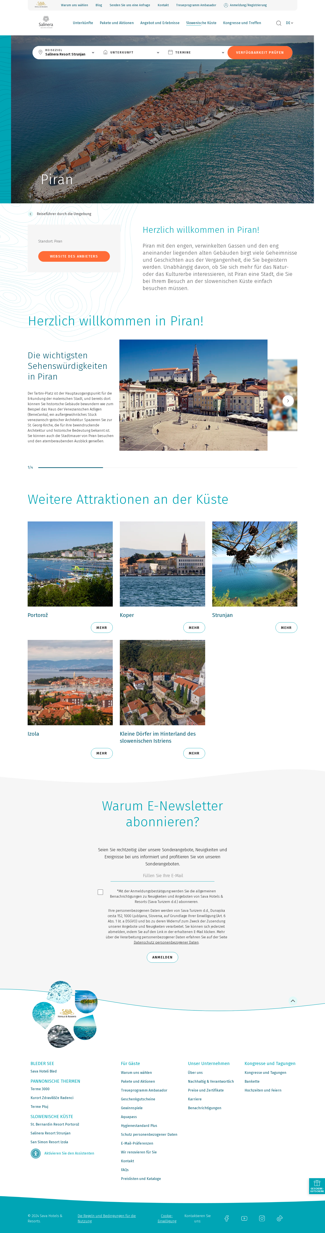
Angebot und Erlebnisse (160, 23)
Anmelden (162, 957)
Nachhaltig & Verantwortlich (211, 1081)
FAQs (125, 1170)
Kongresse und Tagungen (265, 1073)
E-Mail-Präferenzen (137, 1143)
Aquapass (129, 1117)
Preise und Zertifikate (206, 1090)
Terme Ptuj (39, 1107)
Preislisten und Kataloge (141, 1179)
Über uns (195, 1073)
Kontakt (163, 5)
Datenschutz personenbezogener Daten (166, 942)
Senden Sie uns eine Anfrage (130, 5)
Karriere (195, 1099)
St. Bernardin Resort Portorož (55, 1124)
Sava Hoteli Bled (44, 1071)
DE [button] (288, 23)
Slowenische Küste (201, 23)
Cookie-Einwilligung (167, 1218)
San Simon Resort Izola (49, 1142)
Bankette (252, 1081)
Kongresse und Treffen (242, 23)
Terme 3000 (40, 1089)
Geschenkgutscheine (138, 1099)
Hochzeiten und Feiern (263, 1090)
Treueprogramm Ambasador (196, 5)
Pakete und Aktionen (117, 23)
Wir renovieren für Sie (139, 1152)
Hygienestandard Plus (139, 1126)
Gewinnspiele (132, 1108)
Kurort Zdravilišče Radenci (52, 1098)
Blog (99, 5)
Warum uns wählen (74, 5)
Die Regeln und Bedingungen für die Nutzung (107, 1218)
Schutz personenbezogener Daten (149, 1134)
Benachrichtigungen (204, 1108)
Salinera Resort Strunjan (51, 1133)
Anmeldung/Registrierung (248, 5)
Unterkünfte (83, 23)
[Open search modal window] (278, 23)
